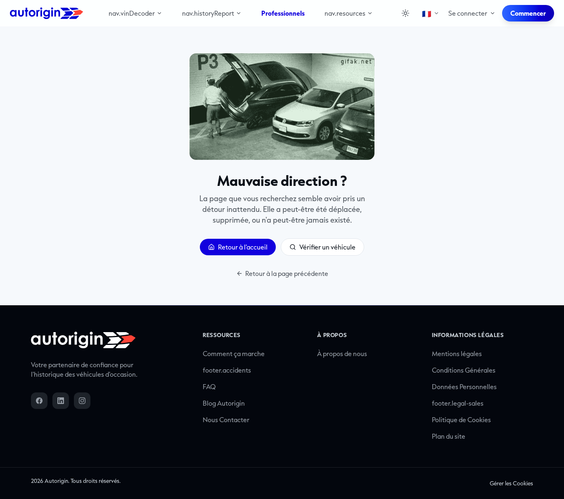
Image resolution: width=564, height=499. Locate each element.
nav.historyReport (208, 13)
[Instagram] (82, 400)
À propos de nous (342, 353)
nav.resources (345, 13)
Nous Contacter (226, 420)
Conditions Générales (463, 370)
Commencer (528, 13)
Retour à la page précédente (286, 273)
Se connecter (467, 13)
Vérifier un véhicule (327, 247)
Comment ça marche (234, 353)
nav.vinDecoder (132, 13)
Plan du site (448, 436)
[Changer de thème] (405, 13)
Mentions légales (457, 353)
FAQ (209, 387)
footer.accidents (227, 370)
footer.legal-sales (457, 403)
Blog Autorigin (224, 403)
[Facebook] (39, 400)
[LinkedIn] (60, 400)
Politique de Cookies (461, 420)
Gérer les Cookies (511, 483)
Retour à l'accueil (243, 247)
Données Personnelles (464, 387)
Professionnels (283, 13)
